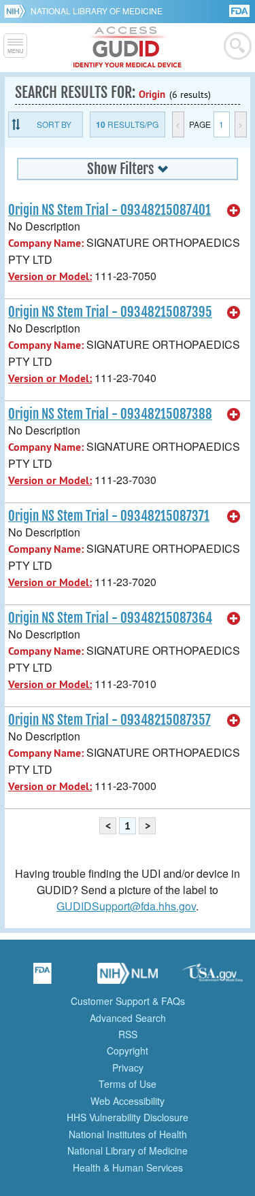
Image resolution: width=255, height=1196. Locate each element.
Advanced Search (128, 1018)
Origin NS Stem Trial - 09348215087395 (110, 312)
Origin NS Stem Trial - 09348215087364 (110, 618)
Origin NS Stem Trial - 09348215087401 (109, 210)
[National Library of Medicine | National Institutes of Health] (127, 978)
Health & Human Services (128, 1167)
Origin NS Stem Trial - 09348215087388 (110, 414)
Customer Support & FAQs (128, 1001)
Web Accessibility (127, 1101)
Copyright (127, 1050)
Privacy (127, 1067)
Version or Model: (50, 276)
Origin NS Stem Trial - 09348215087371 (108, 516)
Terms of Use (127, 1084)
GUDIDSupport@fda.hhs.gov (126, 906)
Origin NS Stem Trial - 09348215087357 (109, 720)
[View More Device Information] (234, 211)
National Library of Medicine (97, 10)
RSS (127, 1034)
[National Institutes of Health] (17, 10)
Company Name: (46, 243)
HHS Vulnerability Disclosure (127, 1117)
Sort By (54, 124)
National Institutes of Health (128, 1134)
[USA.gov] (212, 978)
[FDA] (240, 10)
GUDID (127, 48)
